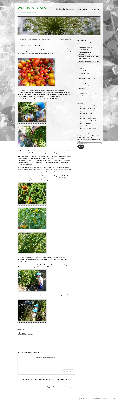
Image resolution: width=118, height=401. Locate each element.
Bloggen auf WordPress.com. (55, 387)
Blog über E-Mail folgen (83, 133)
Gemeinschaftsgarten (53, 49)
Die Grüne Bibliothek (84, 73)
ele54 (38, 49)
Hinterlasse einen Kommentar (46, 53)
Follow (81, 146)
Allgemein (81, 68)
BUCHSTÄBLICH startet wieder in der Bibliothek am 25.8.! (36, 39)
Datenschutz (94, 9)
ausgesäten (42, 90)
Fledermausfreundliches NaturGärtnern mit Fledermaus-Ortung (89, 57)
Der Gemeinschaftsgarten (65, 9)
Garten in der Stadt (38, 51)
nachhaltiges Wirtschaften (24, 53)
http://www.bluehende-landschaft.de (89, 110)
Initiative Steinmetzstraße (86, 81)
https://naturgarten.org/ (85, 125)
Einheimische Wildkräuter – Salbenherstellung (86, 48)
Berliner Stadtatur (83, 71)
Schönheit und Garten (65, 39)
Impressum (82, 9)
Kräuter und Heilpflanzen (85, 86)
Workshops (82, 96)
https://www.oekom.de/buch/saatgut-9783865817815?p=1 (44, 180)
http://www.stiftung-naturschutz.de (88, 120)
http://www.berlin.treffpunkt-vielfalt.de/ (89, 108)
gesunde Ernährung (66, 51)
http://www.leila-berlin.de (85, 113)
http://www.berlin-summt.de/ (87, 105)
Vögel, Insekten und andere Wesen (88, 93)
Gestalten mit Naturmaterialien (87, 78)
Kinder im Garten (62, 49)
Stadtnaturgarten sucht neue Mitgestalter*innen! (86, 44)
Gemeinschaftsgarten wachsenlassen (52, 51)
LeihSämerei (82, 88)
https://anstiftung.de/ (85, 123)
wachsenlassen (32, 8)
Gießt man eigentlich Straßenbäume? (89, 61)
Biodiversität (31, 51)
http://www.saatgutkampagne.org (88, 118)
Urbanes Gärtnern (34, 53)
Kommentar (67, 371)
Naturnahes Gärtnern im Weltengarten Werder (85, 53)
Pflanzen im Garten (84, 91)
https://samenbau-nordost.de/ (87, 128)
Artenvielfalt (20, 51)
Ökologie (25, 51)
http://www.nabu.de (84, 115)
